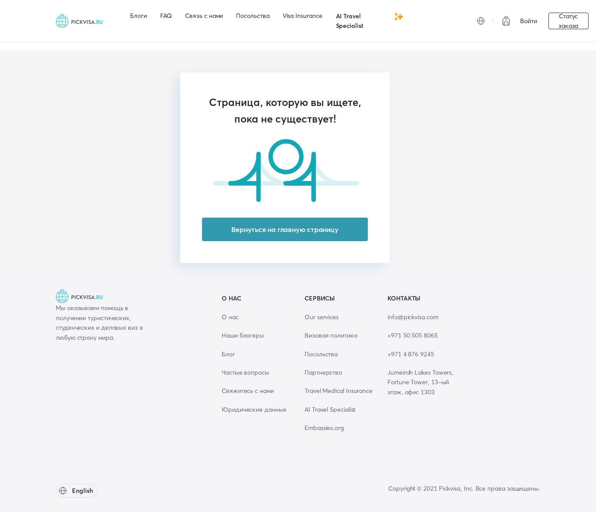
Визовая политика (331, 335)
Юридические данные (254, 409)
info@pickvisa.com (412, 317)
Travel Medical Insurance (339, 391)
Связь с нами (204, 16)
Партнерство (323, 372)
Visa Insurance (302, 16)
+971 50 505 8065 (412, 335)
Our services (322, 317)
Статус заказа (568, 21)
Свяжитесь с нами (248, 391)
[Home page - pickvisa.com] (82, 21)
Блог (228, 354)
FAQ (166, 16)
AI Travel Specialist (349, 21)
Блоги (138, 16)
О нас (230, 317)
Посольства (252, 16)
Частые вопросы (245, 372)
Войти (528, 21)
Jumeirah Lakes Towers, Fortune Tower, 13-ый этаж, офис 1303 (420, 382)
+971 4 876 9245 (410, 354)
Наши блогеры (243, 335)
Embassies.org (324, 428)
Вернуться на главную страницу (284, 229)
